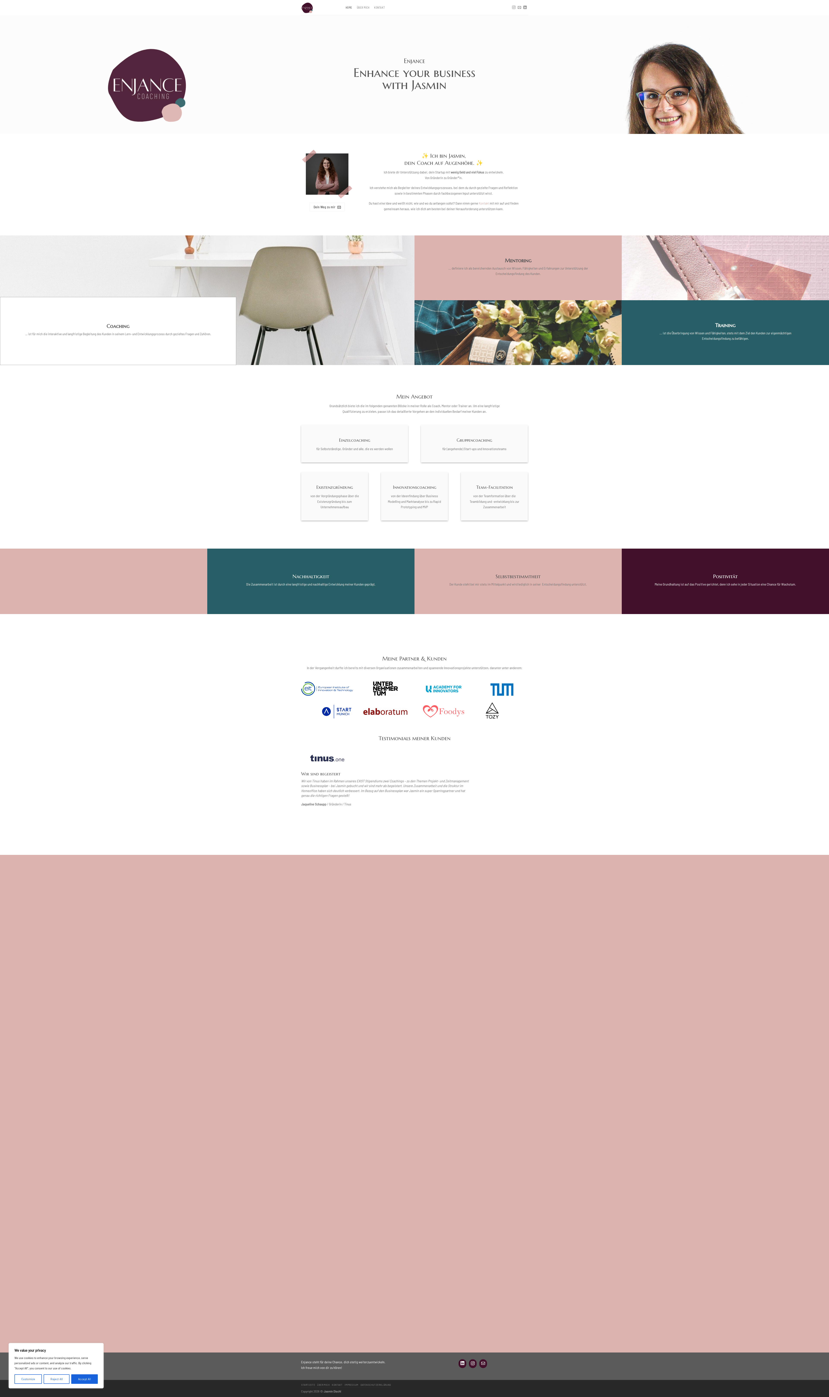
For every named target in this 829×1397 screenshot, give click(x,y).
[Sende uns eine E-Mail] (519, 8)
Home (349, 7)
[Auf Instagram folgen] (514, 8)
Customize (28, 1379)
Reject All (57, 1379)
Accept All (84, 1379)
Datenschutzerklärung (376, 1384)
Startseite (308, 1384)
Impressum (351, 1384)
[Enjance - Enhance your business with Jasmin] (320, 7)
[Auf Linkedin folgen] (525, 8)
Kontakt (379, 7)
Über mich (363, 7)
